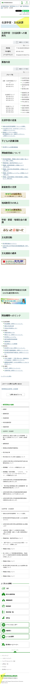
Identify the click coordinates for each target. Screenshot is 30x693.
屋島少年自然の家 (9, 326)
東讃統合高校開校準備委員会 (10, 448)
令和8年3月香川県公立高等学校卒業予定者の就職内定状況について (15, 462)
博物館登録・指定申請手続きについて (12, 163)
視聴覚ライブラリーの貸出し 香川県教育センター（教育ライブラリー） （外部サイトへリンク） (14, 134)
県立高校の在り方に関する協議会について (14, 456)
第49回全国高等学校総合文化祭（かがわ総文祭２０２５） (15, 518)
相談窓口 (8, 630)
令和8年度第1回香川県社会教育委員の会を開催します (15, 525)
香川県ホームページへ (12, 644)
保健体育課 (6, 427)
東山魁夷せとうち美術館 (10, 343)
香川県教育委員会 (5, 6)
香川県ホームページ (6, 669)
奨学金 (8, 618)
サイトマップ (5, 655)
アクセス (4, 666)
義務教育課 (6, 413)
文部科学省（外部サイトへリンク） (13, 370)
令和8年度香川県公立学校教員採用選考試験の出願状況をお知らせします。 (15, 480)
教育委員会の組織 (8, 404)
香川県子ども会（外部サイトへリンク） (14, 348)
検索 (22, 3)
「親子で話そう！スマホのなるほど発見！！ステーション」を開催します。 (15, 543)
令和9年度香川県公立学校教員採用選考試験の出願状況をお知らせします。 (15, 499)
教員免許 (8, 606)
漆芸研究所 (7, 341)
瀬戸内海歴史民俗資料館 (10, 339)
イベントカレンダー (11, 624)
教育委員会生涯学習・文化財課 (10, 389)
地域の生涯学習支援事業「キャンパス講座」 (14, 126)
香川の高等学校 (10, 594)
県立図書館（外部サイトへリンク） (13, 323)
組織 (21, 6)
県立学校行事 (6, 452)
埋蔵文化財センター (9, 332)
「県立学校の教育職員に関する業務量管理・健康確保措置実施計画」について (15, 486)
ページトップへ (15, 650)
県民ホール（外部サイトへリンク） (13, 334)
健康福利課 (6, 443)
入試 (7, 588)
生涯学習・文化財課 (8, 431)
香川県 (4, 243)
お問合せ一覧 (5, 664)
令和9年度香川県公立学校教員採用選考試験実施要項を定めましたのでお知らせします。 (15, 493)
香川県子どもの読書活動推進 (10, 147)
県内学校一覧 (10, 612)
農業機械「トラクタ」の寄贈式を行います (14, 467)
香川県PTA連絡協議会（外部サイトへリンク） (16, 350)
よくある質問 (10, 636)
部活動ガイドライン (11, 243)
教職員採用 (9, 600)
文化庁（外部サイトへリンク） (12, 368)
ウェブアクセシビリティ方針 (8, 661)
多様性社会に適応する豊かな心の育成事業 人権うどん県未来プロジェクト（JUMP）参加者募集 (15, 437)
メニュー (26, 3)
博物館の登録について (9, 548)
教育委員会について (14, 6)
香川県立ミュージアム (10, 337)
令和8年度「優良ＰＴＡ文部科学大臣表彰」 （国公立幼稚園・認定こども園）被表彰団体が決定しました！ (15, 532)
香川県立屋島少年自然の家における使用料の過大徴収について (15, 566)
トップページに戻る (6, 376)
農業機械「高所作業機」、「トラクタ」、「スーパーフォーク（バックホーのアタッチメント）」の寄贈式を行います (15, 473)
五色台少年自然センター (10, 328)
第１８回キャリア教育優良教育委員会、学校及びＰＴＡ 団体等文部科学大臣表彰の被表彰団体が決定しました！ (15, 555)
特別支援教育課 (7, 422)
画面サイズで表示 (23, 42)
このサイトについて (6, 658)
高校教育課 (6, 418)
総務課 (4, 409)
